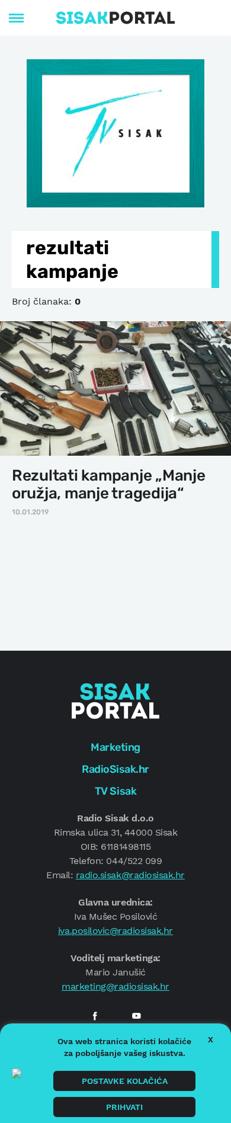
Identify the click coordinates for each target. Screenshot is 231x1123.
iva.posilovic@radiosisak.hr (115, 930)
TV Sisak (115, 791)
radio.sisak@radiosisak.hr (130, 875)
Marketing (115, 747)
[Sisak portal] (115, 17)
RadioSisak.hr (115, 769)
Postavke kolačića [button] (125, 1081)
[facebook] (95, 1016)
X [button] (210, 1039)
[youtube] (136, 1016)
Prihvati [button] (124, 1107)
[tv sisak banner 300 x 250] (115, 132)
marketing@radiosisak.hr (115, 986)
